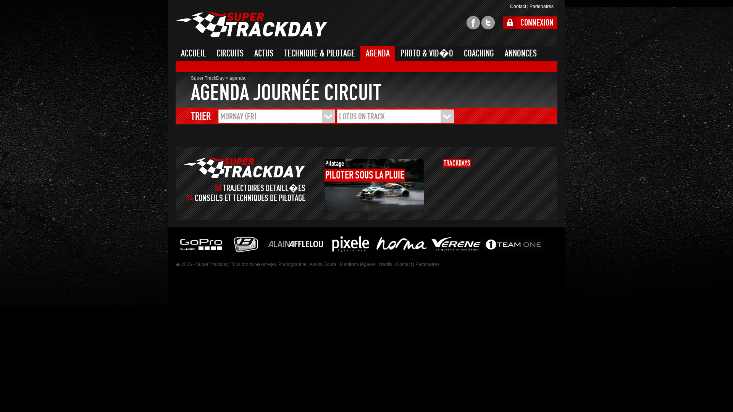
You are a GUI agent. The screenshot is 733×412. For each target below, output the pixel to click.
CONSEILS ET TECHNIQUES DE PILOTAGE (250, 198)
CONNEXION (537, 22)
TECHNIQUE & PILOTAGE (319, 53)
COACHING (479, 53)
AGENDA (378, 53)
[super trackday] (244, 167)
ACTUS (263, 53)
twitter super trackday (488, 22)
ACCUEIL (193, 53)
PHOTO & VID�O (426, 53)
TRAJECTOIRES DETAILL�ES (264, 188)
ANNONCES (521, 53)
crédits (385, 264)
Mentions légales (357, 264)
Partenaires (542, 6)
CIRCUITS (230, 53)
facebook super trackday (473, 22)
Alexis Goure (323, 264)
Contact (518, 6)
